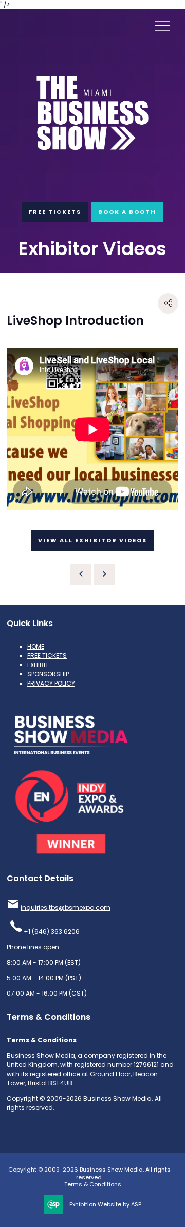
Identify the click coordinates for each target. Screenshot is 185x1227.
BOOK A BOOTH (127, 212)
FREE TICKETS (55, 212)
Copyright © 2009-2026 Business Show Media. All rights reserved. (89, 1173)
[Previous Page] (80, 574)
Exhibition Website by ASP (105, 1205)
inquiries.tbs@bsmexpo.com (65, 907)
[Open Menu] (162, 25)
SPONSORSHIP (48, 674)
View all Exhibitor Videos (92, 540)
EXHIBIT (38, 664)
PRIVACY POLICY (51, 683)
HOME (35, 646)
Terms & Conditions (42, 1040)
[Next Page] (104, 574)
